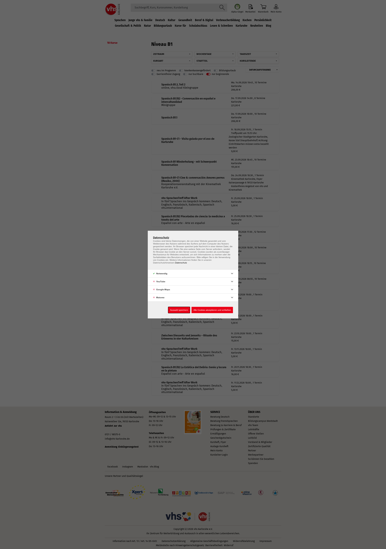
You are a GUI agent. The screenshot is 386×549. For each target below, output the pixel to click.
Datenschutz (181, 262)
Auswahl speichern (179, 310)
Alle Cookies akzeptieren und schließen (212, 310)
